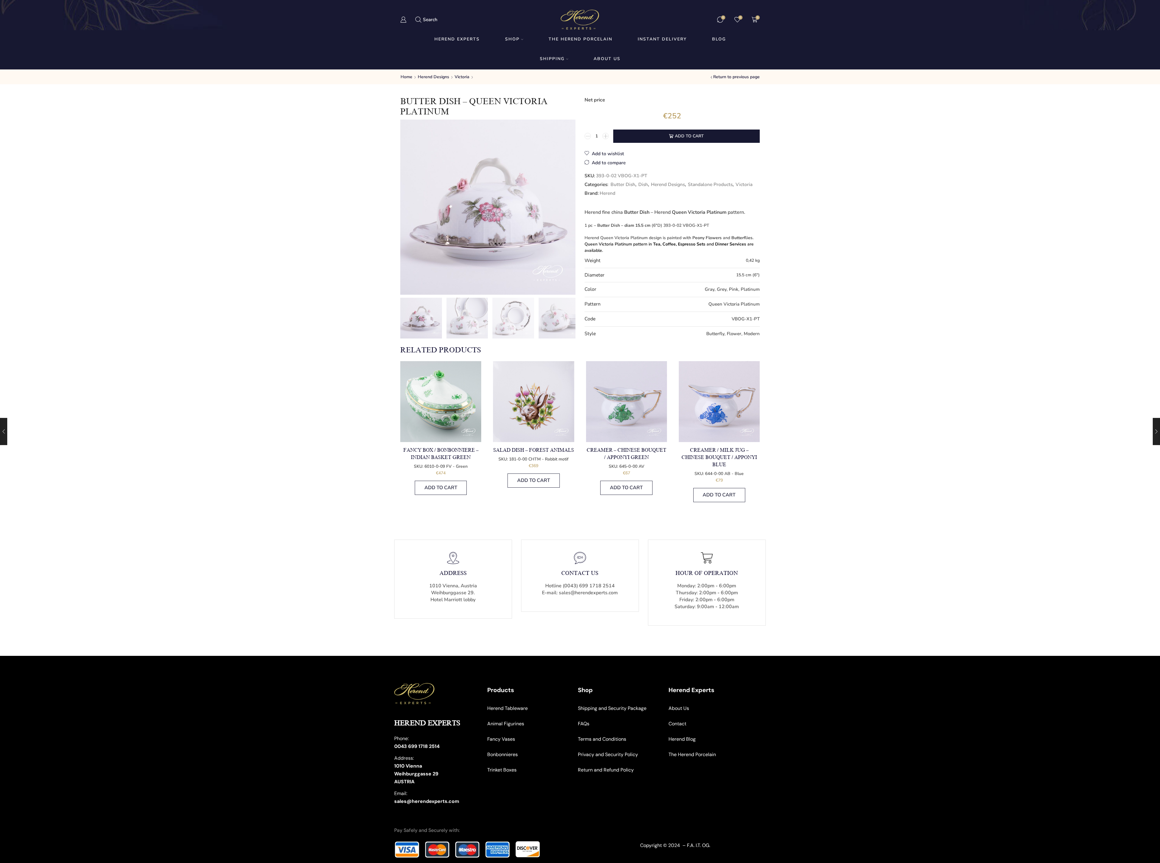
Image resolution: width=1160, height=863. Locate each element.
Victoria (462, 77)
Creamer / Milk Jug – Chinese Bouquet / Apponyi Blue (719, 457)
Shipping (552, 59)
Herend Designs (433, 77)
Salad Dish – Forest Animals (533, 450)
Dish (643, 184)
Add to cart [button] (440, 487)
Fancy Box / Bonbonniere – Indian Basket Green (440, 454)
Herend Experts (457, 39)
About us (607, 59)
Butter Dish (623, 184)
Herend (607, 193)
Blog (719, 39)
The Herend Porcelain (580, 39)
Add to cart (689, 136)
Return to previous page (736, 77)
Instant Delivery (662, 39)
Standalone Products (710, 184)
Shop (512, 39)
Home (406, 77)
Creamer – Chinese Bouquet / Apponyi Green (626, 454)
